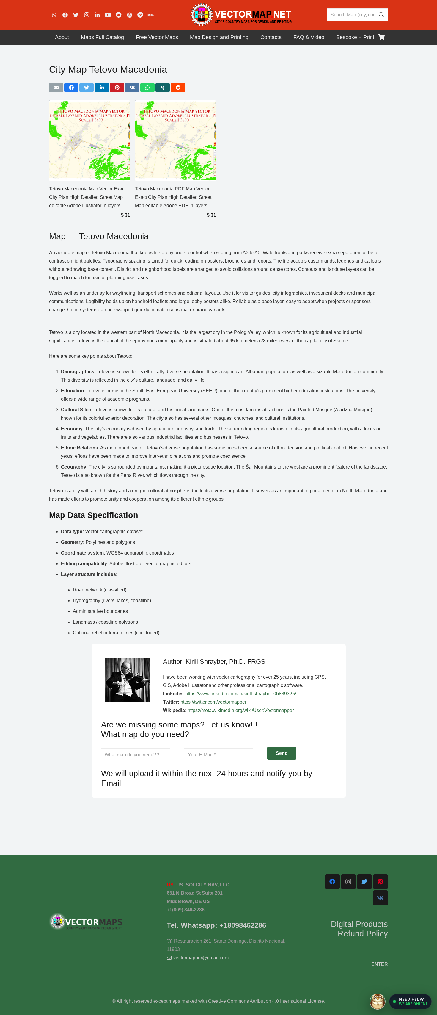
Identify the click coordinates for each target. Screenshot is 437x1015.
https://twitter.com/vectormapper (213, 702)
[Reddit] (118, 15)
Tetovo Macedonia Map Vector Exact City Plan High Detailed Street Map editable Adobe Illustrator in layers (87, 197)
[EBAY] (150, 15)
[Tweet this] (86, 87)
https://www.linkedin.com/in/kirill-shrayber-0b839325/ (240, 693)
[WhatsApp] (54, 15)
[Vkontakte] (380, 897)
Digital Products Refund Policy (359, 929)
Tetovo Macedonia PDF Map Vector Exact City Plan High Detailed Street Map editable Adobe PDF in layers (173, 197)
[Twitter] (75, 15)
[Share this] (71, 87)
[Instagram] (86, 15)
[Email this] (56, 87)
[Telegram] (140, 15)
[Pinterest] (129, 15)
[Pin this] (117, 87)
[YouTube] (108, 15)
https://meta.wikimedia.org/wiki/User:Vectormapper (241, 710)
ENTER (379, 964)
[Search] (381, 15)
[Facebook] (65, 15)
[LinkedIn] (97, 15)
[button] (410, 1001)
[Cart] (381, 37)
